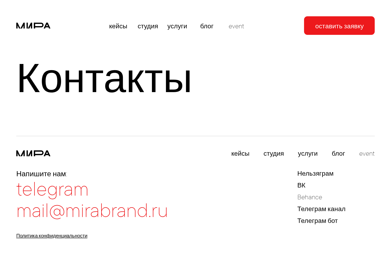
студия (148, 26)
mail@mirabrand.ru (92, 210)
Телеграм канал (321, 209)
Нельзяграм (315, 173)
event (236, 26)
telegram (52, 189)
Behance (309, 197)
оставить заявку (339, 26)
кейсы (118, 26)
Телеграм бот (317, 220)
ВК (301, 185)
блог (207, 26)
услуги (177, 26)
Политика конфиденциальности (51, 236)
